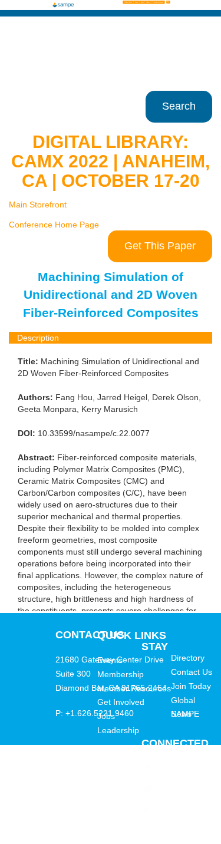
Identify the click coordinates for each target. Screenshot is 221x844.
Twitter (168, 788)
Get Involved (120, 702)
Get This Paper (160, 246)
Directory (187, 657)
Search (179, 106)
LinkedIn (172, 809)
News (181, 713)
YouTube (171, 830)
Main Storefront (38, 204)
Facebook (174, 768)
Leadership (118, 730)
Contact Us (191, 672)
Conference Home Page (54, 224)
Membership (120, 674)
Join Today (191, 686)
